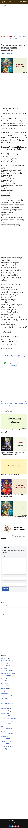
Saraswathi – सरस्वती (5, 724)
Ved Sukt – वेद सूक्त (5, 744)
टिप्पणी (4, 557)
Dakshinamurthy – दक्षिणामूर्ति (7, 671)
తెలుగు (15, 37)
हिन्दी (11, 39)
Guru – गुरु (3, 691)
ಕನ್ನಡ (24, 37)
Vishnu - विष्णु (11, 53)
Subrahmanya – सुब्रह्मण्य (6, 734)
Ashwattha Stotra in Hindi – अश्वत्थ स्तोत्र (12, 475)
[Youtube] (15, 826)
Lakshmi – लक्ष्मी (4, 701)
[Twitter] (12, 826)
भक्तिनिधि (13, 821)
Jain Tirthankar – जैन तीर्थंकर (7, 696)
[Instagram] (18, 826)
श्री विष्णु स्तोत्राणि (14, 356)
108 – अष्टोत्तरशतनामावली (6, 661)
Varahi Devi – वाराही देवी (6, 741)
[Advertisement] (14, 21)
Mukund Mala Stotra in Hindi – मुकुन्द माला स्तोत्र (13, 517)
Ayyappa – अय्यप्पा (5, 666)
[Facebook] (10, 826)
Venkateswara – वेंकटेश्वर (6, 746)
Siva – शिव (3, 726)
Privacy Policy (9, 823)
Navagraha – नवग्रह (5, 714)
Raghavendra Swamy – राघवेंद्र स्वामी (8, 719)
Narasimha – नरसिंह (5, 711)
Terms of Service (18, 823)
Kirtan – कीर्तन (4, 699)
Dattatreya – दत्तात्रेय (5, 676)
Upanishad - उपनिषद (5, 53)
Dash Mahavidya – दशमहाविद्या (7, 673)
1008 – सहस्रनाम (4, 658)
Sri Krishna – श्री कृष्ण (5, 729)
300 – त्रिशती (4, 663)
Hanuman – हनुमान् (5, 694)
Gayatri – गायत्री (4, 689)
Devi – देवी (3, 678)
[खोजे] (23, 5)
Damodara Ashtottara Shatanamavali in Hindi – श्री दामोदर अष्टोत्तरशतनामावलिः (13, 453)
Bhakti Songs (3, 668)
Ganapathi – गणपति (5, 686)
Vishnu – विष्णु (4, 749)
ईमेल (3, 582)
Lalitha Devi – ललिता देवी (6, 704)
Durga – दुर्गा (3, 681)
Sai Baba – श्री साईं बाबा (6, 721)
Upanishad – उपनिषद (5, 739)
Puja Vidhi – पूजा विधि (5, 716)
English (15, 39)
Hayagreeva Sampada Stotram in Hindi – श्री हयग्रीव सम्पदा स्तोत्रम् (12, 496)
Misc (2, 706)
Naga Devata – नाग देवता (6, 709)
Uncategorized (4, 736)
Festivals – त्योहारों (4, 683)
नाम (3, 576)
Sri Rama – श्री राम (5, 731)
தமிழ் (19, 37)
